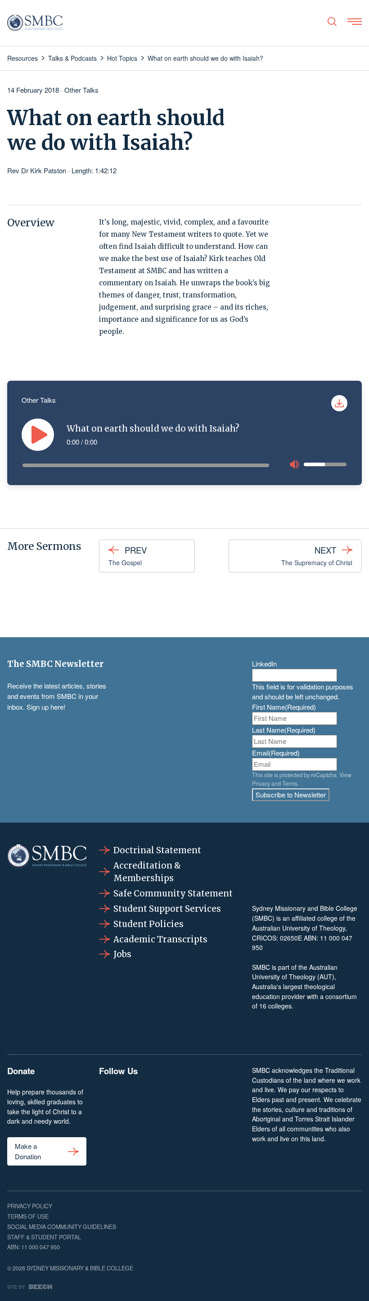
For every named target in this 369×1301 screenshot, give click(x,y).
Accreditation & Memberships (147, 871)
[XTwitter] (199, 1097)
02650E (291, 937)
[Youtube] (229, 1097)
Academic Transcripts (160, 939)
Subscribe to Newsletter (291, 794)
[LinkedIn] (169, 1097)
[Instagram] (138, 1097)
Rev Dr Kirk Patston (36, 170)
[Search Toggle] (332, 21)
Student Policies (148, 924)
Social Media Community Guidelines (61, 1227)
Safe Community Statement (173, 893)
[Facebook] (108, 1097)
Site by (16, 1286)
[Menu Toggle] (354, 21)
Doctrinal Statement (157, 850)
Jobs (122, 954)
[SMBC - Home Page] (35, 23)
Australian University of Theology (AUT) (295, 972)
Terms (289, 783)
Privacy (261, 783)
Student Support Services (167, 909)
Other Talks (81, 90)
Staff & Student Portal (44, 1237)
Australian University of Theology (298, 927)
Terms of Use (28, 1216)
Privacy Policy (29, 1206)
